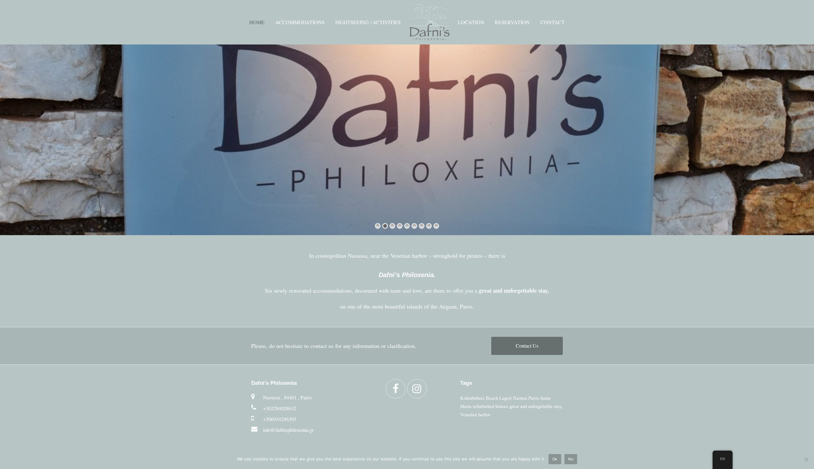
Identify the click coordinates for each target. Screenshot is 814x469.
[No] (806, 459)
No (570, 459)
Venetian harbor (475, 414)
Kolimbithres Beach (479, 398)
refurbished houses (490, 406)
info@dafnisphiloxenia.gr (288, 429)
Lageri (505, 398)
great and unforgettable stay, (535, 406)
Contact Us (527, 345)
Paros (533, 398)
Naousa (520, 398)
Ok (554, 459)
